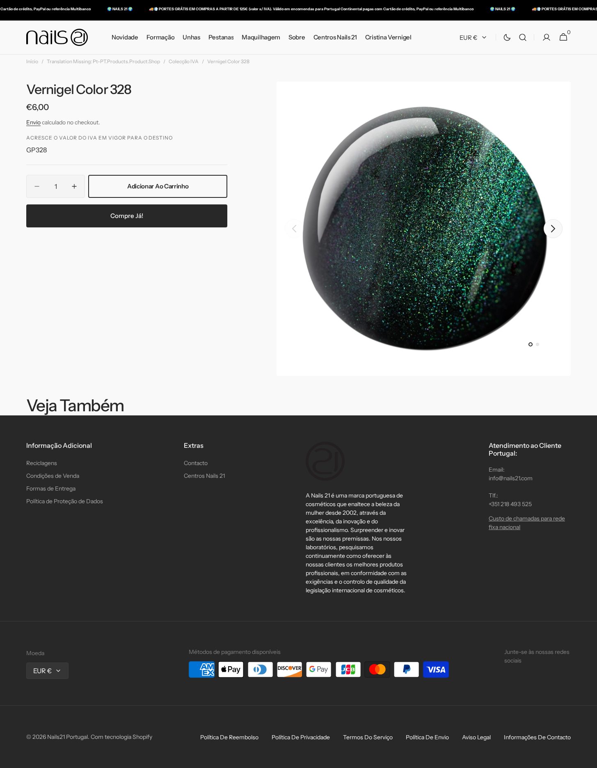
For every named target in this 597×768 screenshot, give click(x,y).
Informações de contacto (537, 737)
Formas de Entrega (50, 488)
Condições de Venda (52, 475)
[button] (523, 38)
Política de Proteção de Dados (64, 501)
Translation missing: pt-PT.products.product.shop (103, 61)
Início (32, 61)
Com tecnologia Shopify (121, 736)
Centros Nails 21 (204, 475)
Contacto (196, 463)
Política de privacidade (301, 737)
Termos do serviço (368, 737)
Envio (33, 122)
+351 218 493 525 (510, 504)
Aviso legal (476, 737)
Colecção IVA (184, 61)
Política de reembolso (229, 737)
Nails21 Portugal (67, 736)
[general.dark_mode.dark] (507, 37)
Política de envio (427, 737)
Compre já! (126, 216)
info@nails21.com (511, 478)
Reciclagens (41, 463)
